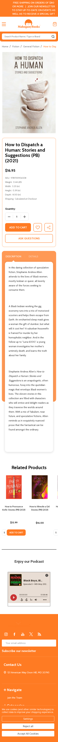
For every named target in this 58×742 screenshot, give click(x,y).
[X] (31, 634)
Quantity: (10, 208)
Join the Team (14, 697)
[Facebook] (14, 634)
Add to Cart (18, 227)
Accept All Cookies (28, 733)
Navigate (14, 690)
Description (13, 256)
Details (33, 256)
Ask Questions (29, 238)
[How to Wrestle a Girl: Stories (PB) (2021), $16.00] (40, 487)
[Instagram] (6, 634)
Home (5, 46)
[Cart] (55, 24)
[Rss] (39, 634)
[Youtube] (23, 634)
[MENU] (4, 24)
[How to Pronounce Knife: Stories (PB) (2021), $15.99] (14, 487)
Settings (28, 718)
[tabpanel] (14, 506)
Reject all (28, 726)
